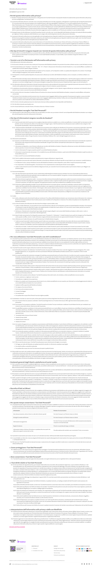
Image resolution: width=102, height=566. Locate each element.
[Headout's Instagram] (84, 564)
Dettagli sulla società (58, 548)
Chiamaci (35, 548)
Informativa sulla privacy (59, 550)
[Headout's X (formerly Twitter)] (91, 564)
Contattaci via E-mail (38, 550)
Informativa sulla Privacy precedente (17, 527)
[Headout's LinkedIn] (82, 564)
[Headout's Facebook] (89, 564)
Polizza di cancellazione (59, 555)
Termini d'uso (57, 553)
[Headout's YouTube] (86, 564)
